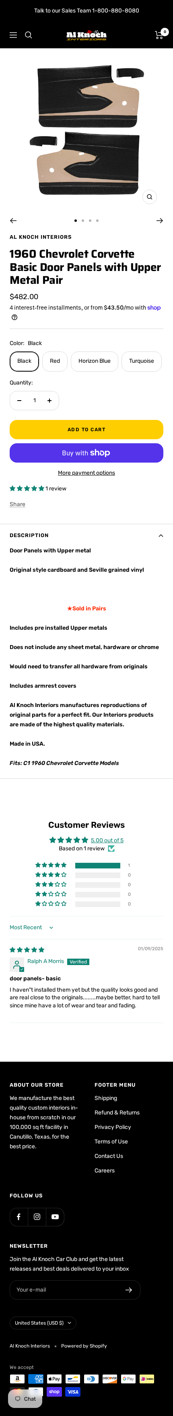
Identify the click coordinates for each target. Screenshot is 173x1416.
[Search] (28, 35)
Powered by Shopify (84, 1346)
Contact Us (109, 1156)
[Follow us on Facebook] (19, 1217)
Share (17, 504)
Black (24, 361)
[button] (27, 488)
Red (55, 361)
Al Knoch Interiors (41, 237)
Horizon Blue (94, 361)
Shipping (106, 1098)
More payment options (86, 472)
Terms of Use (111, 1141)
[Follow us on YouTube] (55, 1217)
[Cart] (159, 35)
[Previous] (13, 220)
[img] (27, 950)
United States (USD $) (39, 1323)
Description (29, 535)
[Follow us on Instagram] (37, 1217)
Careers (105, 1170)
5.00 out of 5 (107, 840)
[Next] (160, 220)
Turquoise (141, 361)
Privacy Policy (113, 1127)
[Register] (129, 1290)
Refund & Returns (117, 1112)
